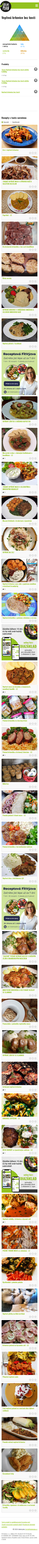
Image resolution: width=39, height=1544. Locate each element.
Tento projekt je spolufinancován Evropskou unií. (16, 1522)
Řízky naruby (7, 278)
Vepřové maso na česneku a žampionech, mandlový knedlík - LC (17, 687)
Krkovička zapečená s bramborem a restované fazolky (19, 1506)
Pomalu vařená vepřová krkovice (14, 1442)
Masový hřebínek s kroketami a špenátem (17, 521)
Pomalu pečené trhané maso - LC (14, 815)
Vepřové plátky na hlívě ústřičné (14, 1314)
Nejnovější (6, 122)
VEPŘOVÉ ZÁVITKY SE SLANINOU (13, 1055)
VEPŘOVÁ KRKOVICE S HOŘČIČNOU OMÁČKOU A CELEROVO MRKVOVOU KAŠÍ (18, 311)
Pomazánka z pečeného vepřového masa (16, 1024)
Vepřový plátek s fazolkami (12, 343)
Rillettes (6, 784)
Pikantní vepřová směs (10, 1377)
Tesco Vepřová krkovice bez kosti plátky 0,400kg (15, 82)
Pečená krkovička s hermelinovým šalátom (17, 847)
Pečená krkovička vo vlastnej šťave (15, 720)
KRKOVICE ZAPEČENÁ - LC (11, 1118)
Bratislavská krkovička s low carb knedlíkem (18, 246)
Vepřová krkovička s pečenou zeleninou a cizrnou (19, 618)
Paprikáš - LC (7, 215)
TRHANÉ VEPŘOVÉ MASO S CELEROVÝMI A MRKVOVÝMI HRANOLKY (16, 488)
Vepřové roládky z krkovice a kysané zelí (17, 1219)
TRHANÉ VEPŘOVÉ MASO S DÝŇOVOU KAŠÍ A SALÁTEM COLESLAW (17, 182)
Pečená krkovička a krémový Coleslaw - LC (17, 752)
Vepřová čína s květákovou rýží (13, 878)
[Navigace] (36, 6)
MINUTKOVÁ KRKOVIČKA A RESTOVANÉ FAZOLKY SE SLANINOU (19, 991)
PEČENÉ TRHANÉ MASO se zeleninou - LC (16, 1250)
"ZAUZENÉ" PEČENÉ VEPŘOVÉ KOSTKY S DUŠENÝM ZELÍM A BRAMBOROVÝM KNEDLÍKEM (19, 957)
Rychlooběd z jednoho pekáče (13, 1282)
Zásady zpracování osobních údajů (12, 1524)
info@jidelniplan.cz (31, 1529)
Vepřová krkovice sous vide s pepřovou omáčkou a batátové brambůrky (19, 585)
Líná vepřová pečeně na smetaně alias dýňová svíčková (18, 1409)
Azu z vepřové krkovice (11, 150)
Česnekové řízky (8, 1473)
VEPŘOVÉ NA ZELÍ (8, 552)
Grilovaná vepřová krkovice (12, 1087)
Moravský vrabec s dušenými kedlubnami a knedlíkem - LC (17, 454)
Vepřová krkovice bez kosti (11, 92)
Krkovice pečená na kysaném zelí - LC (16, 1345)
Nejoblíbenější (15, 122)
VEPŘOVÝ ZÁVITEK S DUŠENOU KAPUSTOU (16, 421)
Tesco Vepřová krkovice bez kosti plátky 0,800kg (15, 70)
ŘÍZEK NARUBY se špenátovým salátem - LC (18, 1150)
